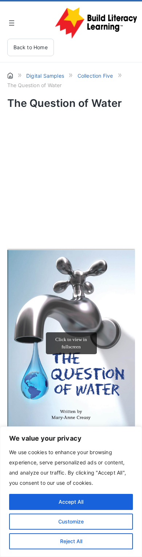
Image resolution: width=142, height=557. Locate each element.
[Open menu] (11, 23)
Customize (71, 521)
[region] (71, 491)
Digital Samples (45, 76)
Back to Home (30, 47)
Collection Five (95, 76)
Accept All (71, 502)
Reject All (71, 541)
